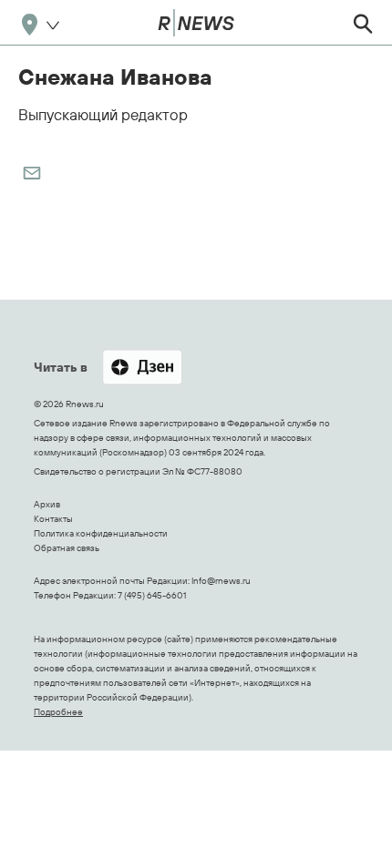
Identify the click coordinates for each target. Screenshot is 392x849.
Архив (47, 504)
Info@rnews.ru (221, 581)
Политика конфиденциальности (101, 533)
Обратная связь (66, 548)
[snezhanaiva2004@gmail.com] (32, 173)
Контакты (53, 519)
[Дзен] (142, 368)
